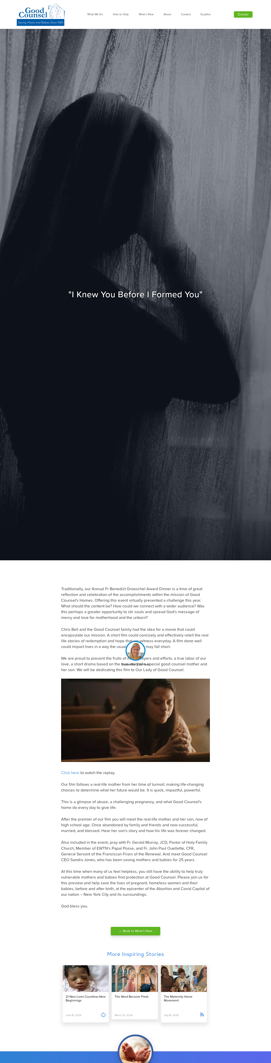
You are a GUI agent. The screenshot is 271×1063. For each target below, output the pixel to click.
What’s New (146, 14)
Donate (243, 14)
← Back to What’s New (135, 931)
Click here (70, 772)
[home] (41, 14)
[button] (95, 14)
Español (206, 14)
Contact (186, 14)
